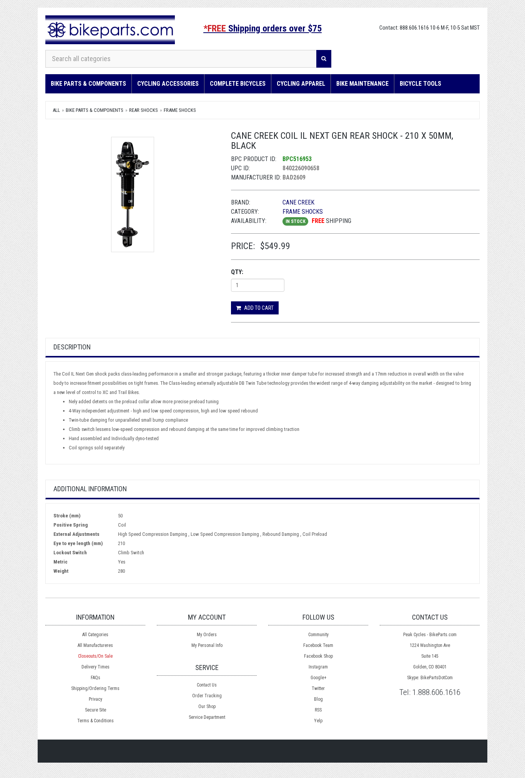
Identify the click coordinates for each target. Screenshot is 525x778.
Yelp (318, 720)
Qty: (237, 272)
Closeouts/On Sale (95, 656)
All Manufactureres (95, 645)
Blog (318, 699)
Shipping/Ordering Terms (95, 688)
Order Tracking (207, 695)
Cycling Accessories (168, 83)
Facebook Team (318, 645)
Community (318, 634)
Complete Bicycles (238, 83)
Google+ (318, 677)
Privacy (95, 699)
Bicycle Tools (420, 83)
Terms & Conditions (95, 720)
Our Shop (207, 706)
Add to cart (258, 308)
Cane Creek (298, 202)
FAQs (95, 677)
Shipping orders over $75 (262, 28)
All (56, 110)
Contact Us (207, 685)
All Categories (95, 634)
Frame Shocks (180, 110)
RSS (318, 710)
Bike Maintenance (362, 83)
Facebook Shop (318, 656)
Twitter (318, 688)
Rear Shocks (143, 110)
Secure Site (95, 710)
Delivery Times (95, 667)
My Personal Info (207, 645)
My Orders (207, 634)
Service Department (207, 717)
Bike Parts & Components (88, 83)
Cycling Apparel (301, 83)
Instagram (318, 667)
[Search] (323, 59)
